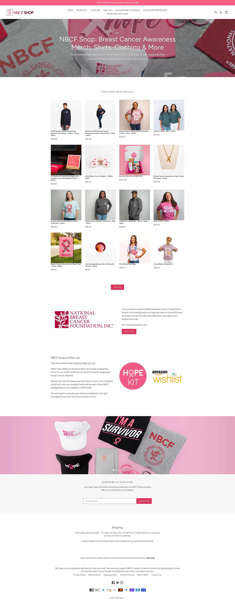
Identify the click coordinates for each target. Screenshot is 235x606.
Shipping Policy (110, 575)
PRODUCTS (81, 10)
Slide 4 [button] (121, 470)
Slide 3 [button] (118, 470)
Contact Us (157, 575)
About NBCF (143, 575)
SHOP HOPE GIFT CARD (117, 14)
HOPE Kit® (95, 10)
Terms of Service (127, 575)
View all (117, 287)
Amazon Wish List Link (84, 363)
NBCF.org (129, 331)
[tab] (114, 470)
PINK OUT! (108, 10)
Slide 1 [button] (114, 470)
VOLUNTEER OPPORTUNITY (155, 10)
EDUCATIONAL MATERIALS (128, 10)
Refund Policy (94, 575)
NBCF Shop (119, 598)
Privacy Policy (80, 575)
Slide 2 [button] (116, 470)
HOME (70, 10)
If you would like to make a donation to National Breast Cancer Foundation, (117, 558)
